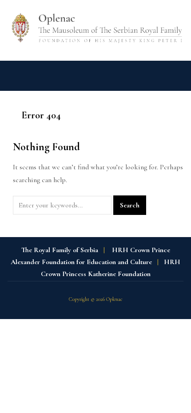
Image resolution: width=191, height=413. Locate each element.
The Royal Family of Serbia (59, 249)
